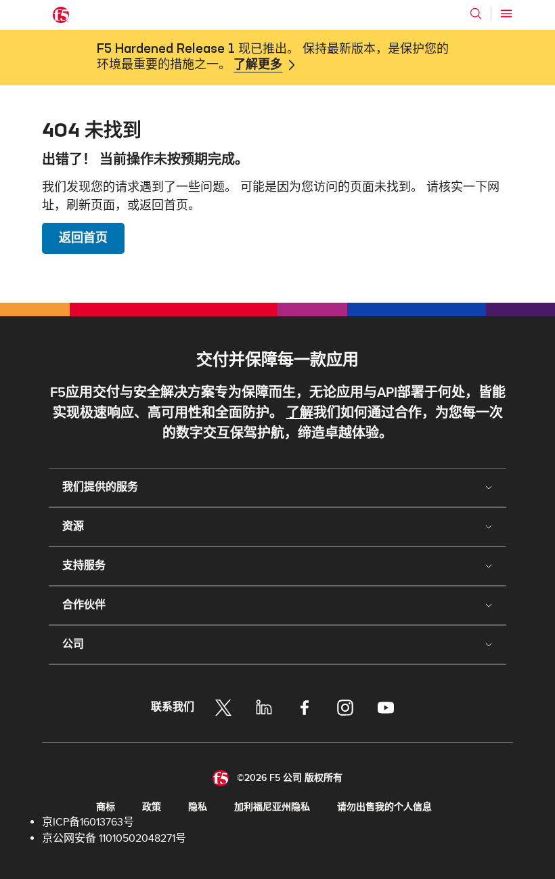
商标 (105, 807)
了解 (299, 413)
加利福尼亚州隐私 (272, 807)
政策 (151, 807)
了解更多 (258, 65)
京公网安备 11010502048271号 (114, 838)
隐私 (197, 807)
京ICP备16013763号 (88, 822)
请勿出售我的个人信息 (384, 807)
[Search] (476, 13)
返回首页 (83, 238)
